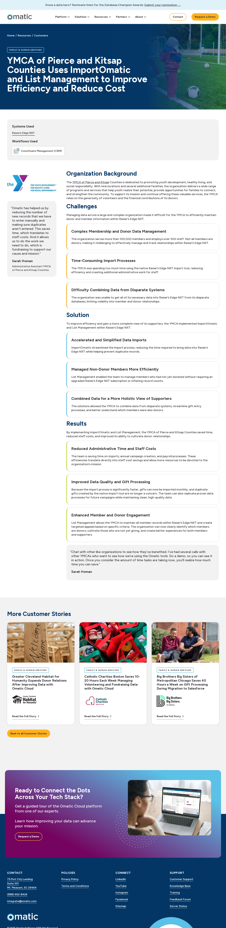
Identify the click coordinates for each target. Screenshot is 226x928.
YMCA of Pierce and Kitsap (90, 182)
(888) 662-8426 (17, 894)
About (139, 16)
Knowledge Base (180, 885)
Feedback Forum (180, 899)
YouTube (121, 885)
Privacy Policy (70, 879)
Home (11, 35)
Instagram (121, 892)
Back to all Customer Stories (28, 733)
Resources (101, 16)
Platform (61, 16)
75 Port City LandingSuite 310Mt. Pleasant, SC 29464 (22, 883)
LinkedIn (120, 879)
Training (175, 892)
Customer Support (181, 879)
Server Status (178, 906)
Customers (41, 35)
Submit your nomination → (162, 5)
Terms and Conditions (75, 885)
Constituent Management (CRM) (41, 150)
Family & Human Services (25, 50)
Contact (178, 16)
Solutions (80, 16)
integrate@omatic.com (22, 901)
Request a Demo (205, 16)
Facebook (121, 899)
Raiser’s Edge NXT (23, 132)
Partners (121, 16)
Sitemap (120, 906)
